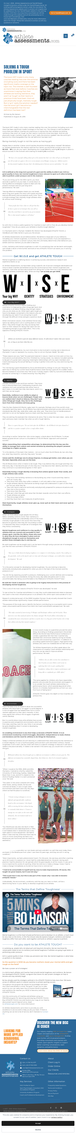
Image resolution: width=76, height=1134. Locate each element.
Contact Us (25, 1058)
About (51, 1058)
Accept (38, 1123)
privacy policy (56, 1117)
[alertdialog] (38, 13)
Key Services (26, 1081)
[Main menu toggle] (66, 36)
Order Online (54, 1066)
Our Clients (53, 1070)
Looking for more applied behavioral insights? (13, 1036)
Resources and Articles (58, 1074)
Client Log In (54, 1062)
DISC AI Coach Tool (60, 1031)
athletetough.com (11, 1004)
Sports (51, 1036)
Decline (38, 1130)
